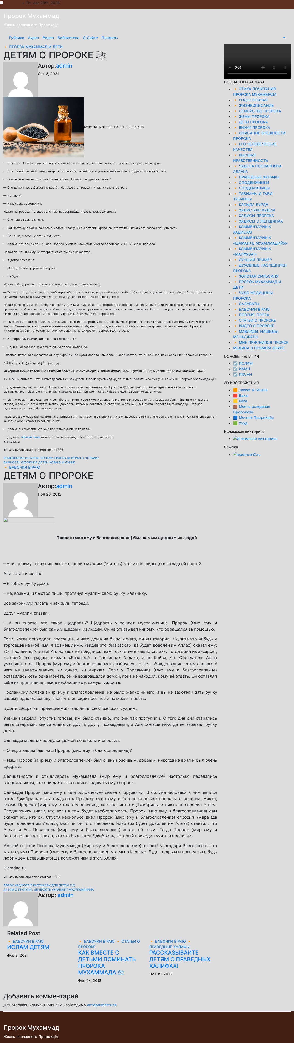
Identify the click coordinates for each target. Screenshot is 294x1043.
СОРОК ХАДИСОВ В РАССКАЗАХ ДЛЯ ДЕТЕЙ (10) (39, 885)
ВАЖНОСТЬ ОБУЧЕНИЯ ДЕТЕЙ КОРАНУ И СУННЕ (39, 462)
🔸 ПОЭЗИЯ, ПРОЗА (251, 315)
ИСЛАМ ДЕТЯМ (28, 947)
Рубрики (16, 37)
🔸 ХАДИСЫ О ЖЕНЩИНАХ (258, 221)
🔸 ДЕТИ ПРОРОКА (250, 122)
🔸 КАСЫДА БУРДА (250, 204)
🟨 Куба (240, 401)
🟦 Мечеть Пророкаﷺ (253, 417)
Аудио (33, 37)
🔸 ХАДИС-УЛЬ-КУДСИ (254, 210)
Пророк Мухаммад (31, 15)
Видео (48, 37)
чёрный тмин (30, 437)
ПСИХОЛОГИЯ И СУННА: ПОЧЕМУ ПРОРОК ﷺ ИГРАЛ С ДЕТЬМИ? (51, 458)
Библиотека (68, 37)
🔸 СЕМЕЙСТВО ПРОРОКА (257, 111)
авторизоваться (101, 1005)
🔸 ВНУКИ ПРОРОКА (251, 127)
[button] (283, 37)
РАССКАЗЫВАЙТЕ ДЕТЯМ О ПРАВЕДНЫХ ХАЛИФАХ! (180, 959)
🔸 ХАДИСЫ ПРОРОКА (253, 215)
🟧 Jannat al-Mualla (250, 390)
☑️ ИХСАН (242, 374)
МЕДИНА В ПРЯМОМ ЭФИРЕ (259, 348)
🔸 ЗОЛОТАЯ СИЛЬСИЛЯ (255, 276)
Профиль (110, 37)
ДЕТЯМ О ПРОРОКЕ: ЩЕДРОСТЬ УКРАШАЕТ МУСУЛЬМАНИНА (48, 889)
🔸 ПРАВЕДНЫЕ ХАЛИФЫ (256, 177)
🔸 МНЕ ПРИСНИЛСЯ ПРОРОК (260, 342)
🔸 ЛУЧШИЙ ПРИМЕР (252, 259)
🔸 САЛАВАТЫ (246, 304)
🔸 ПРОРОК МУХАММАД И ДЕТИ (33, 47)
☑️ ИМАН (241, 368)
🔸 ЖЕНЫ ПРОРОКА (251, 116)
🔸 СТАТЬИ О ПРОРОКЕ (254, 320)
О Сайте (90, 37)
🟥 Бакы (240, 395)
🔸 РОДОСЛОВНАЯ (250, 100)
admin (64, 65)
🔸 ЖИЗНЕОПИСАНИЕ (253, 105)
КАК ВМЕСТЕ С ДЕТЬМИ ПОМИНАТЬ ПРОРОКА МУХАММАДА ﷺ (107, 962)
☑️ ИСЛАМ (243, 363)
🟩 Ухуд (240, 423)
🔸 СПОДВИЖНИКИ (251, 182)
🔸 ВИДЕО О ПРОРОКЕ (253, 326)
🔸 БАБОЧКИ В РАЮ (21, 467)
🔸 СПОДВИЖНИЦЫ (251, 188)
